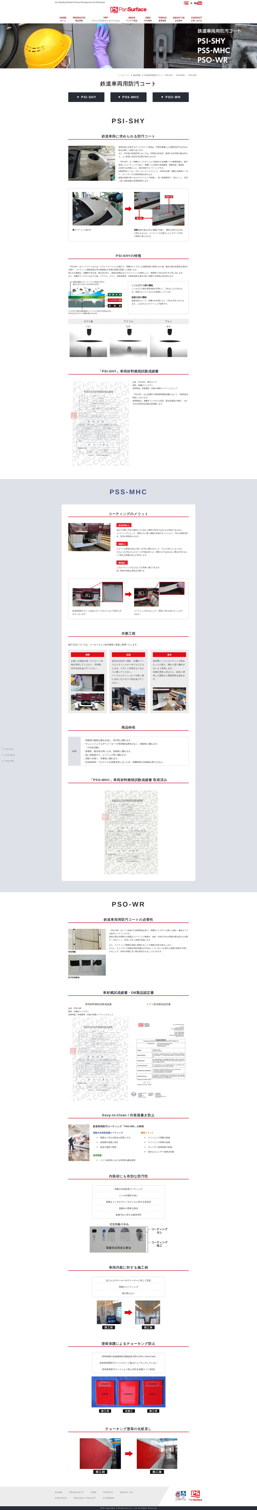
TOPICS (108, 1492)
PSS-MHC (10, 755)
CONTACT (61, 1498)
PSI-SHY (9, 749)
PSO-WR (9, 761)
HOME (59, 1492)
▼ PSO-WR (171, 97)
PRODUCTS (76, 1492)
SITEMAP (109, 1498)
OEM (94, 1492)
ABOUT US (126, 1492)
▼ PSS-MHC (128, 97)
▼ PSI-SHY (86, 97)
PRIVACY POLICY (85, 1498)
